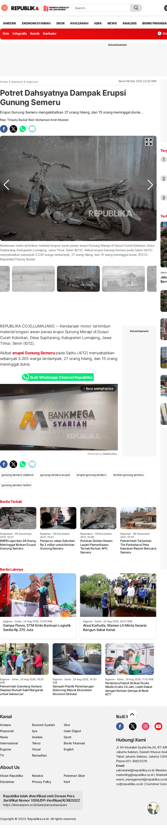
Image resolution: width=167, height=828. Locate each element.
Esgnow (5, 749)
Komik (34, 33)
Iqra (34, 731)
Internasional (9, 743)
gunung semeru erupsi (55, 475)
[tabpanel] (78, 279)
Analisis (37, 737)
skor (60, 23)
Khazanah (7, 731)
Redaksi (37, 775)
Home (4, 81)
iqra (98, 23)
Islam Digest (72, 731)
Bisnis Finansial (74, 743)
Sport (67, 737)
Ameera (5, 725)
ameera (9, 23)
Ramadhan (39, 755)
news (112, 23)
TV (2, 755)
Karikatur (50, 33)
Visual (36, 749)
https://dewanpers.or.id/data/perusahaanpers (35, 805)
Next (150, 244)
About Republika (11, 775)
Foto (6, 33)
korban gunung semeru (128, 475)
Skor (67, 725)
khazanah (79, 23)
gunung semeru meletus (17, 475)
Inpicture (17, 81)
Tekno (36, 743)
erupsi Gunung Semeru (34, 353)
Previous (6, 244)
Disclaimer (7, 782)
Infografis (20, 33)
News (4, 737)
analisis (129, 23)
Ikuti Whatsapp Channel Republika (61, 377)
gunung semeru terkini (16, 485)
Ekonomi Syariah (36, 23)
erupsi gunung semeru (91, 475)
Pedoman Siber (74, 775)
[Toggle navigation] (4, 7)
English (69, 749)
